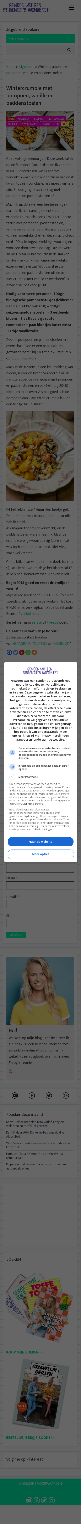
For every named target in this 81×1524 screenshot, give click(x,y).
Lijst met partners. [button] (33, 804)
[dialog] (40, 762)
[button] (40, 777)
